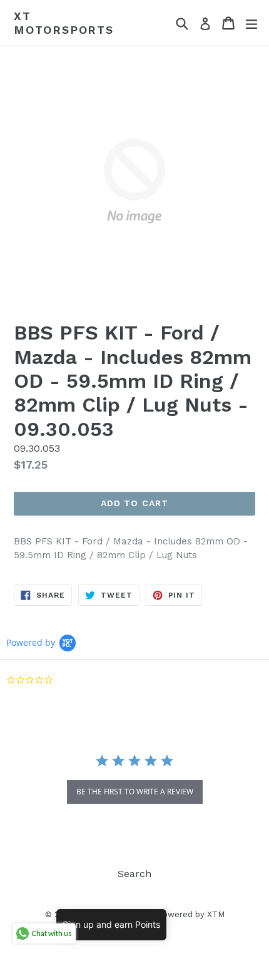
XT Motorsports (64, 22)
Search (134, 874)
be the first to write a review (134, 791)
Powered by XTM (191, 914)
